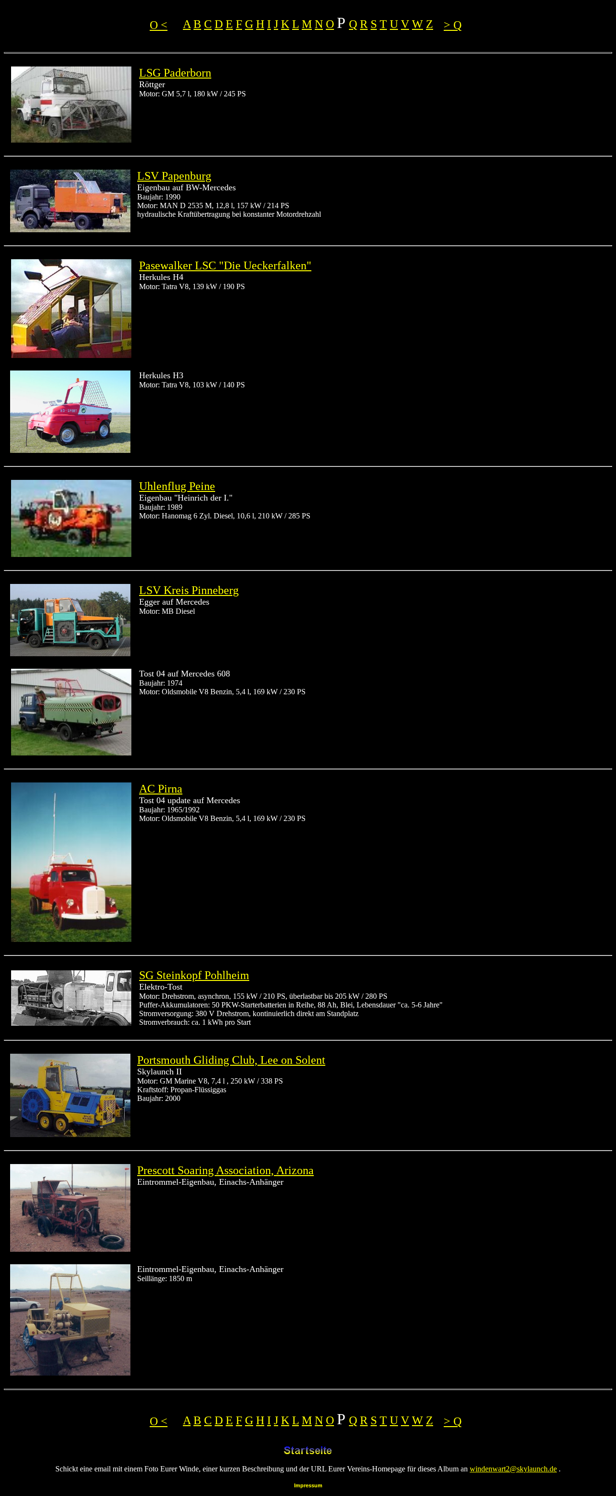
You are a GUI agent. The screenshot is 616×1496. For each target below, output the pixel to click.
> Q (453, 25)
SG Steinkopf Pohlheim (194, 975)
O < (158, 25)
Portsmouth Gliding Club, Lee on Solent (231, 1060)
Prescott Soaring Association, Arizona (225, 1170)
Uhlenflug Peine (177, 486)
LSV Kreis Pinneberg (189, 590)
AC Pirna (160, 788)
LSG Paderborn (175, 72)
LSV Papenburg (174, 176)
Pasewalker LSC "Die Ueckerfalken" (225, 265)
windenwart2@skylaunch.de (513, 1469)
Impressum (308, 1485)
